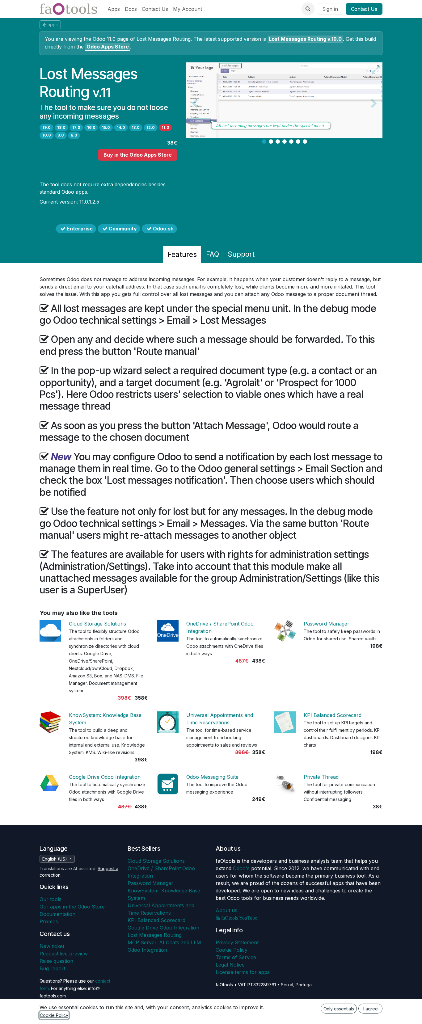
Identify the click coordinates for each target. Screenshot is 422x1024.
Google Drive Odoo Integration (105, 777)
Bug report (52, 968)
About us (226, 910)
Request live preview (64, 953)
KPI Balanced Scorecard (332, 715)
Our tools (50, 899)
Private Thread (321, 777)
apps (53, 24)
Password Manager (326, 624)
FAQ (212, 254)
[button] (308, 8)
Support (241, 254)
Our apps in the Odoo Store (72, 907)
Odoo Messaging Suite (212, 777)
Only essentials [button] (338, 1008)
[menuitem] (113, 9)
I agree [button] (370, 1008)
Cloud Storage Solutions (97, 624)
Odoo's (241, 868)
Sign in (330, 9)
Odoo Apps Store (108, 47)
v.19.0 (305, 39)
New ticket (52, 946)
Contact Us (364, 9)
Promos (49, 921)
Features (182, 254)
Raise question (56, 961)
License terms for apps (243, 972)
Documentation (57, 914)
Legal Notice (230, 965)
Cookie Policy (231, 950)
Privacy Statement (237, 942)
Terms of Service (236, 957)
